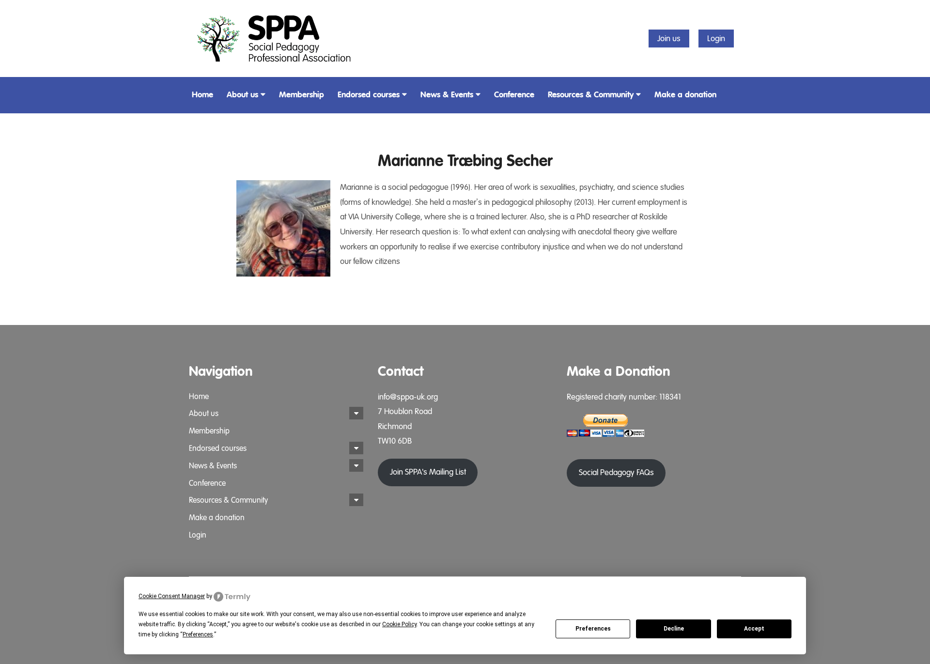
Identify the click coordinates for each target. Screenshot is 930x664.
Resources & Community (591, 95)
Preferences (593, 628)
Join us (669, 38)
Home (202, 95)
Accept (754, 628)
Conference (514, 95)
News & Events (446, 95)
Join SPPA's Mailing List (428, 472)
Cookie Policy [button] (399, 624)
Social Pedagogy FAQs (616, 472)
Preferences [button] (198, 634)
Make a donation (685, 95)
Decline (674, 628)
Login (716, 38)
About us (242, 95)
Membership (301, 95)
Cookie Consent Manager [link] (172, 596)
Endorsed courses (369, 95)
